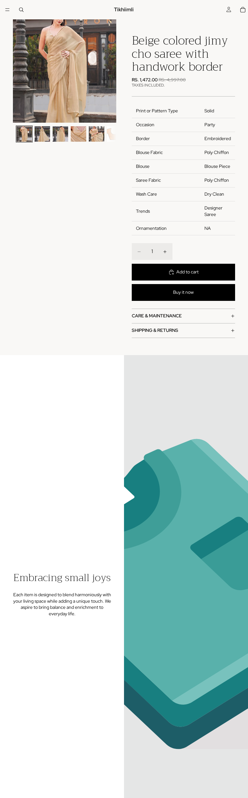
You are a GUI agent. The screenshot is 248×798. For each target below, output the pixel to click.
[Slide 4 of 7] (78, 134)
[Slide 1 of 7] (24, 134)
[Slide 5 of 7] (96, 134)
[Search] (21, 10)
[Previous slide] (20, 71)
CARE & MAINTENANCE (157, 316)
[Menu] (7, 9)
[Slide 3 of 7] (60, 134)
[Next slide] (109, 71)
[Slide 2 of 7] (42, 134)
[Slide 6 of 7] (114, 134)
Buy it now (183, 292)
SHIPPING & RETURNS (155, 330)
